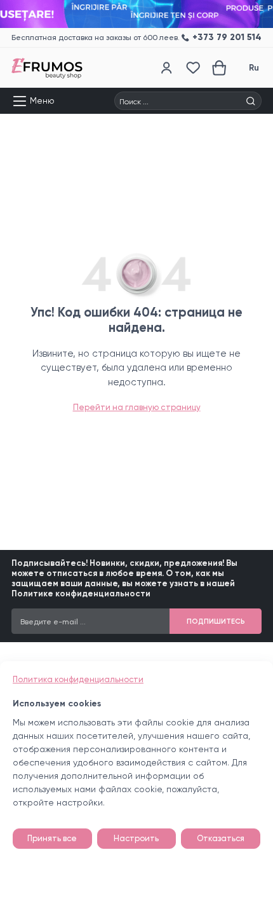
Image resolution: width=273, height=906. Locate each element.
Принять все (52, 838)
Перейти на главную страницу (137, 407)
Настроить (136, 838)
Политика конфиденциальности (78, 679)
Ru (254, 67)
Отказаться (220, 838)
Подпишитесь (216, 621)
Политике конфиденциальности (80, 593)
